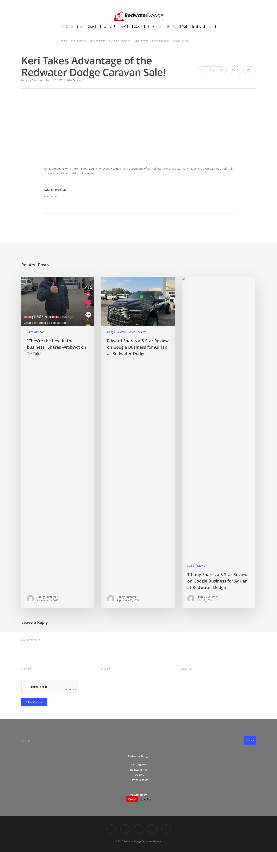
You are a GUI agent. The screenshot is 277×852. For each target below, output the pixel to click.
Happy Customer (33, 80)
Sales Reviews (141, 40)
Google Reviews (181, 40)
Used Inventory (97, 40)
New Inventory (78, 40)
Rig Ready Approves (119, 40)
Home (63, 40)
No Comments (214, 70)
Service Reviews (160, 40)
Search (250, 740)
